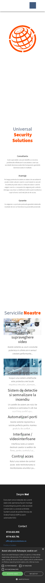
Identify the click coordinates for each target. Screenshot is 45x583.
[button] (22, 579)
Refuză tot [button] (34, 574)
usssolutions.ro (13, 6)
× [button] (43, 549)
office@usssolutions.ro (16, 541)
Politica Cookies (10, 545)
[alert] (22, 565)
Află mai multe (34, 562)
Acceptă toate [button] (12, 574)
